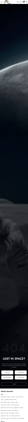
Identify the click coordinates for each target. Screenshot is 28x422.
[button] (23, 2)
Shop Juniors (21, 377)
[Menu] (1, 2)
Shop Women (21, 372)
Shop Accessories (7, 377)
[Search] (17, 2)
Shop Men (7, 372)
